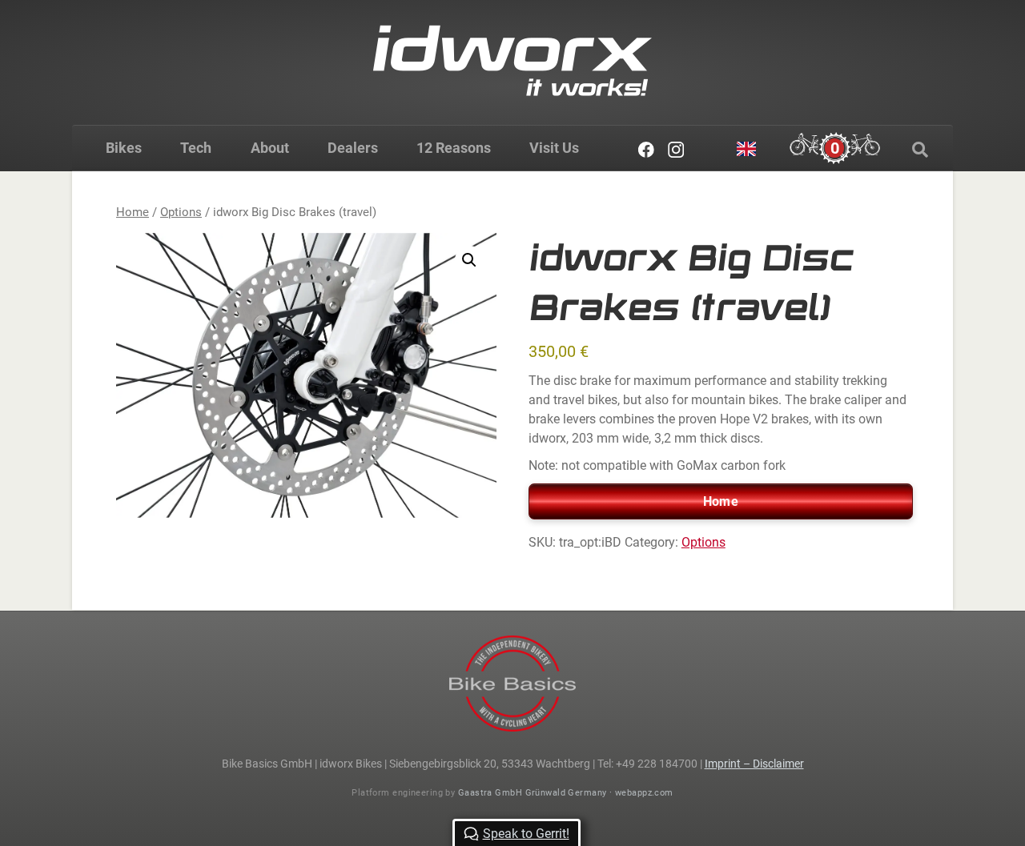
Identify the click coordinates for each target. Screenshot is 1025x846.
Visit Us (554, 147)
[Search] (920, 149)
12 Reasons (453, 147)
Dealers (353, 147)
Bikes (124, 147)
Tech (195, 147)
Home (132, 212)
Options (181, 212)
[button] (469, 260)
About (270, 147)
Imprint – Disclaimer (754, 763)
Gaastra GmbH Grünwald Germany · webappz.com (565, 793)
